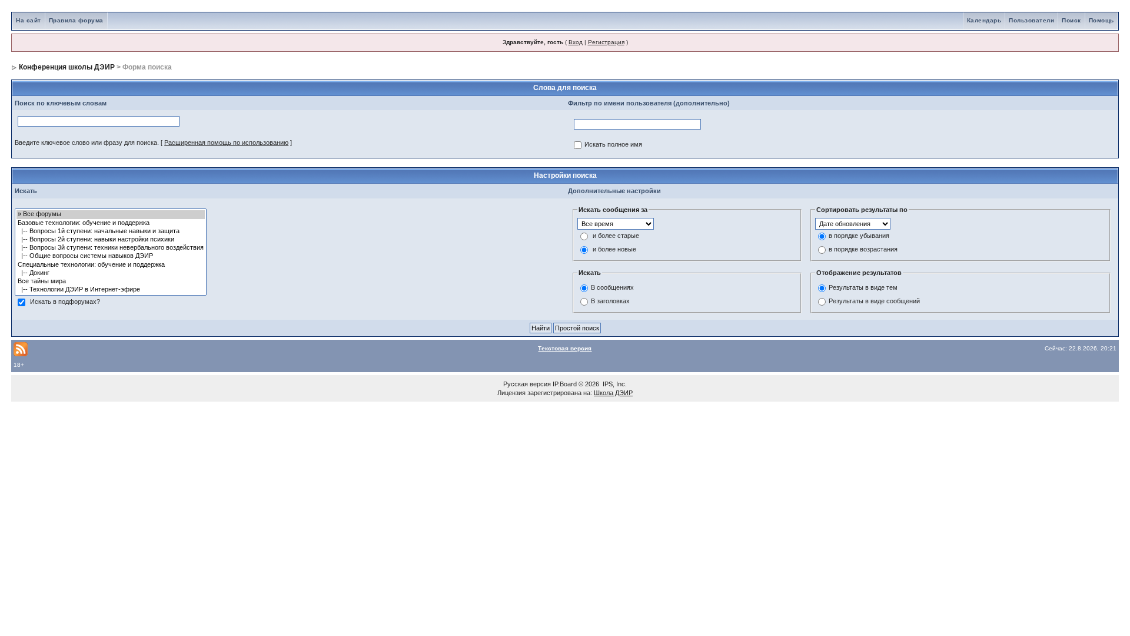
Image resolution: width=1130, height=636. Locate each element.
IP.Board (565, 383)
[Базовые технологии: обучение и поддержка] (110, 223)
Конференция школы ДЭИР (67, 67)
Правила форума (76, 20)
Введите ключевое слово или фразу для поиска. (87, 142)
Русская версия (527, 383)
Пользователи (1031, 20)
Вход (576, 42)
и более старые (616, 236)
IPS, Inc (614, 383)
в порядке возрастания (863, 249)
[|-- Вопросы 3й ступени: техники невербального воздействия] (110, 248)
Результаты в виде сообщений (874, 300)
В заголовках (610, 300)
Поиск (1071, 20)
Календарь (984, 20)
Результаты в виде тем (863, 287)
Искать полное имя (613, 144)
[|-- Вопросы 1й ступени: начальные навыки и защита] (110, 231)
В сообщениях (612, 287)
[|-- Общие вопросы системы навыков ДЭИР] (110, 256)
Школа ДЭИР (613, 392)
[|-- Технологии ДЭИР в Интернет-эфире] (110, 290)
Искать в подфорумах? (65, 302)
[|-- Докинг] (110, 273)
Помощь (1101, 20)
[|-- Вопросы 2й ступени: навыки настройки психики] (110, 240)
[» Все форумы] (110, 214)
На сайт (28, 20)
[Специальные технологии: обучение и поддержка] (110, 265)
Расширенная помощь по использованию (226, 142)
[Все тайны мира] (110, 281)
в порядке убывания (859, 236)
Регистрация (606, 42)
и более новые (614, 249)
